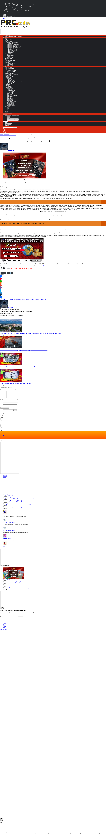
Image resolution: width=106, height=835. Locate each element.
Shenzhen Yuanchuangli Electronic (13, 119)
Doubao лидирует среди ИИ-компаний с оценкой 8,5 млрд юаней (15, 7)
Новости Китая (6, 35)
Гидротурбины (10, 43)
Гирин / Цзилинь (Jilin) (11, 101)
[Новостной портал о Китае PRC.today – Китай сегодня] (15, 28)
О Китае (5, 66)
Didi (1, 299)
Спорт (8, 107)
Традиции (7, 111)
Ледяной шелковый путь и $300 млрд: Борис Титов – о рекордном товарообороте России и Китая (21, 4)
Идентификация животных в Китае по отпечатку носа (13, 585)
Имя (1, 399)
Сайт (1, 403)
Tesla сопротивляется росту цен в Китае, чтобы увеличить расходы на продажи (18, 582)
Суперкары (9, 56)
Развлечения (7, 106)
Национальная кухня (9, 76)
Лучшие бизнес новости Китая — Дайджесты (13, 36)
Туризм (6, 112)
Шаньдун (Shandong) (11, 105)
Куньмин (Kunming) (11, 71)
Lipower (8, 116)
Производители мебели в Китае (13, 44)
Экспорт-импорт (8, 61)
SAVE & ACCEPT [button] (3, 834)
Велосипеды (11, 51)
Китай (21, 299)
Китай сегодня (11, 150)
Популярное (5, 475)
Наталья (4, 514)
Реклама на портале (8, 123)
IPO (8, 299)
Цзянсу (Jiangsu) (10, 99)
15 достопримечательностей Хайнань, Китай (11, 485)
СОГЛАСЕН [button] (44, 816)
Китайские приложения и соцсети (11, 74)
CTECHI (8, 117)
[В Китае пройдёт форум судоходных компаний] (13, 578)
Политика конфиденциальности (9, 16)
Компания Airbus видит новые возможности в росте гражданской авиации (17, 11)
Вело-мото (9, 54)
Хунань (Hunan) (10, 98)
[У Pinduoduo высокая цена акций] (5, 490)
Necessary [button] (2, 826)
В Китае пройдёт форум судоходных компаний (11, 579)
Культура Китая (8, 75)
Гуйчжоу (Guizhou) (10, 91)
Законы (6, 40)
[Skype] (53, 290)
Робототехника (12, 82)
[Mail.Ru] (53, 293)
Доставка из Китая (8, 39)
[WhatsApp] (53, 281)
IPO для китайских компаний (24, 226)
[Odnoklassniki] (53, 283)
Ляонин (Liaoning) (10, 102)
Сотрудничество (8, 124)
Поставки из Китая (7, 113)
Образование (7, 84)
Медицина (9, 78)
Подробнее (39, 816)
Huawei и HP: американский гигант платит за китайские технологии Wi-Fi (17, 6)
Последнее (5, 476)
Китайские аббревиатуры (9, 68)
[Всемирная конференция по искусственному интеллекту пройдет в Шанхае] (14, 587)
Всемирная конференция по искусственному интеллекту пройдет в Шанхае (17, 588)
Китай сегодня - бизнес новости (9, 522)
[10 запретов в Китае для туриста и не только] (5, 487)
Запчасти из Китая (12, 52)
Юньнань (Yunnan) (10, 104)
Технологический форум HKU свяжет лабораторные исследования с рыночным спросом (19, 12)
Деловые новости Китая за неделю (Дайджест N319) (12, 5)
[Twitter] (53, 277)
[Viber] (53, 288)
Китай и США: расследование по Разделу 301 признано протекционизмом (17, 8)
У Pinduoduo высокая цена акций (9, 491)
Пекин (8, 72)
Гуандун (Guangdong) (11, 90)
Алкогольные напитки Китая (12, 42)
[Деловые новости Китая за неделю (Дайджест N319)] (13, 500)
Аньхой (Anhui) (10, 88)
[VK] (53, 286)
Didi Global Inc (5, 299)
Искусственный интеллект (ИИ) (15, 81)
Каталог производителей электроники (12, 115)
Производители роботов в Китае (13, 45)
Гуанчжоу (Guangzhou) (11, 70)
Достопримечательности (9, 73)
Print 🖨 (3, 273)
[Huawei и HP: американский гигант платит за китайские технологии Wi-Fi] (11, 364)
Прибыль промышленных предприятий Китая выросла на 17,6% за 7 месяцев (17, 10)
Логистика (7, 59)
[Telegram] (53, 292)
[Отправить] (53, 297)
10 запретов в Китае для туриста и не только (11, 488)
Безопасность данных (16, 299)
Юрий (4, 546)
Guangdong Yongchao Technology (13, 118)
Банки (6, 38)
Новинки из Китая (10, 55)
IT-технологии (12, 80)
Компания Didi (31, 299)
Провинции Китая (8, 87)
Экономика (7, 62)
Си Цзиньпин (9, 86)
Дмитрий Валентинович (7, 538)
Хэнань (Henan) (10, 96)
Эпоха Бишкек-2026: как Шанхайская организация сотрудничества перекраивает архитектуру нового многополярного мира (26, 3)
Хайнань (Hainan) (10, 93)
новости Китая (43, 299)
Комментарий (3, 397)
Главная (4, 14)
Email (1, 401)
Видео (8, 108)
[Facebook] (53, 276)
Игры (8, 109)
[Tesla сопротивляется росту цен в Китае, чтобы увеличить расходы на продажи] (18, 581)
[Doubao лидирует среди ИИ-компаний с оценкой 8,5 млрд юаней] (11, 381)
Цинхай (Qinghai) (10, 103)
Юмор (8, 110)
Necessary (3, 827)
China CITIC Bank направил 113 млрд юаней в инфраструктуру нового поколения (18, 9)
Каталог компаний (8, 41)
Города (6, 69)
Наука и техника (8, 77)
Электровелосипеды (13, 50)
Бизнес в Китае (6, 37)
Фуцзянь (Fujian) (10, 92)
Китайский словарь (8, 67)
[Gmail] (53, 285)
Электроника (9, 83)
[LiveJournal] (53, 295)
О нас (6, 122)
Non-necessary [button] (3, 830)
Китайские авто (8, 53)
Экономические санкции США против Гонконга (12, 270)
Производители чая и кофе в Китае (13, 47)
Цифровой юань (10, 64)
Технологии (9, 79)
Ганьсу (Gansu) (10, 89)
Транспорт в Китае (10, 48)
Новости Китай (37, 299)
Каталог (5, 114)
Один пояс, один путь (11, 63)
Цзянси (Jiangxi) (10, 100)
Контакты (4, 15)
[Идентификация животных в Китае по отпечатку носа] (13, 584)
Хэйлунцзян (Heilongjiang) (12, 95)
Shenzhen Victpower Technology (13, 120)
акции (11, 299)
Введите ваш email (4, 315)
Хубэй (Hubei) (9, 97)
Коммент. (4, 477)
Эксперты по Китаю (9, 65)
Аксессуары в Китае (13, 49)
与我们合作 (7, 125)
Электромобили (10, 57)
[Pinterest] (53, 279)
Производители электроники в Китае (14, 46)
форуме (44, 265)
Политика (7, 85)
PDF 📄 (9, 273)
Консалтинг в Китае (8, 58)
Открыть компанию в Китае (10, 60)
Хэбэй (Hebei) (9, 94)
